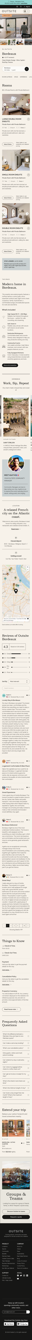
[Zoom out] (27, 569)
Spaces (4, 1249)
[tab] (11, 169)
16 (24, 925)
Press (18, 1251)
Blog (18, 1258)
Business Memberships (8, 1263)
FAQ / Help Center (7, 1280)
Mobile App (5, 1266)
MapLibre (6, 618)
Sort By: (4, 681)
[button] (28, 119)
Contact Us (5, 1275)
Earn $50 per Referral (8, 1268)
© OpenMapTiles (20, 618)
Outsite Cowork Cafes (8, 1258)
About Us (19, 1246)
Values (19, 1249)
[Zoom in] (27, 567)
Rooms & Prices (7, 77)
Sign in (28, 6)
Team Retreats (6, 1261)
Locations (5, 1246)
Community (5, 1251)
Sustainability (20, 1253)
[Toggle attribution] (28, 619)
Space (16, 77)
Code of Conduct (22, 1261)
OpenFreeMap (12, 618)
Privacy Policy (21, 1263)
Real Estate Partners (22, 1256)
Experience (23, 77)
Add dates (6, 970)
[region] (16, 593)
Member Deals (6, 1256)
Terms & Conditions (22, 1268)
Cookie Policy (21, 1266)
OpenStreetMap (9, 620)
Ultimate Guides (6, 1278)
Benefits (4, 1253)
